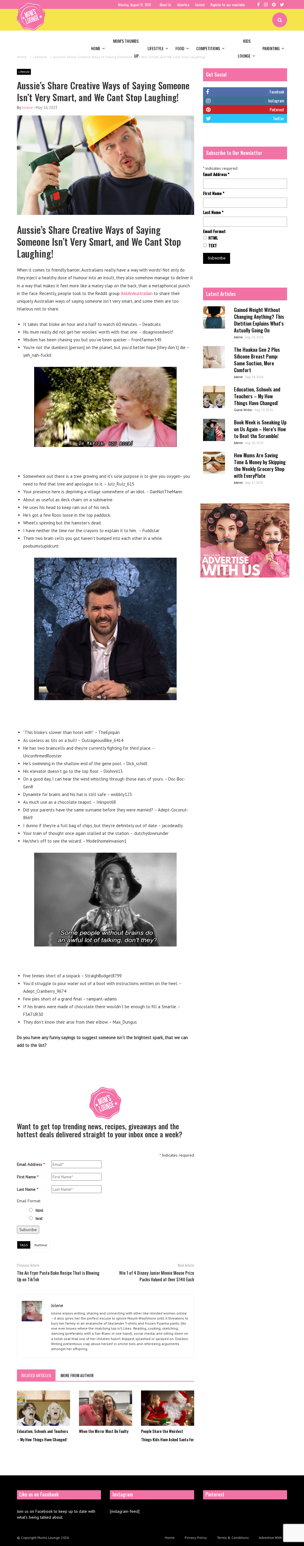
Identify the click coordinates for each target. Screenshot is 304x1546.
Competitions (208, 48)
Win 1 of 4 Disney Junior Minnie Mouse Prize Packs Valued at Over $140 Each (156, 1275)
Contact (200, 4)
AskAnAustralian (137, 293)
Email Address (31, 1164)
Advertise (183, 4)
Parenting (271, 48)
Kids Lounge (244, 48)
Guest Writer (243, 410)
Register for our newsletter (227, 4)
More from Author (77, 1375)
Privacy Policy (196, 1537)
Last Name (27, 1189)
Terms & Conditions (233, 1537)
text (39, 1218)
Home (95, 48)
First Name (28, 1176)
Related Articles (36, 1375)
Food (179, 48)
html (39, 1210)
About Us (165, 4)
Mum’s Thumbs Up (126, 48)
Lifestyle (156, 48)
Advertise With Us (273, 1537)
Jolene (27, 107)
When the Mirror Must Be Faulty (103, 1431)
